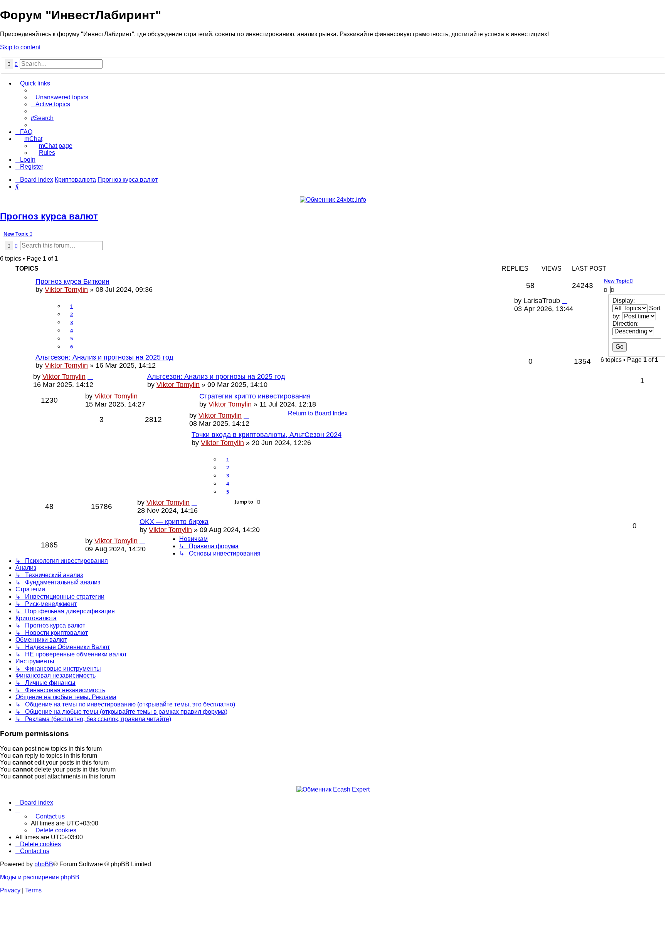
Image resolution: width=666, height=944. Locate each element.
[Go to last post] (564, 301)
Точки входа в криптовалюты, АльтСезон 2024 (266, 435)
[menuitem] (59, 97)
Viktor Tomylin (66, 289)
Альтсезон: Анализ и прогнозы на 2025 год (104, 357)
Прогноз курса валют (49, 216)
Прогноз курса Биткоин (72, 281)
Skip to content (20, 47)
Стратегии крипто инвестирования (255, 396)
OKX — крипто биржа (174, 522)
